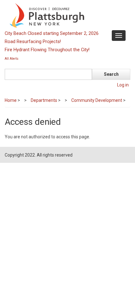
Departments (44, 100)
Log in (123, 84)
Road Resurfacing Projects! (33, 41)
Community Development (96, 100)
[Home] (67, 15)
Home (11, 100)
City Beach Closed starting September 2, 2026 (52, 33)
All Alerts (12, 59)
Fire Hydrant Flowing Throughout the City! (47, 50)
